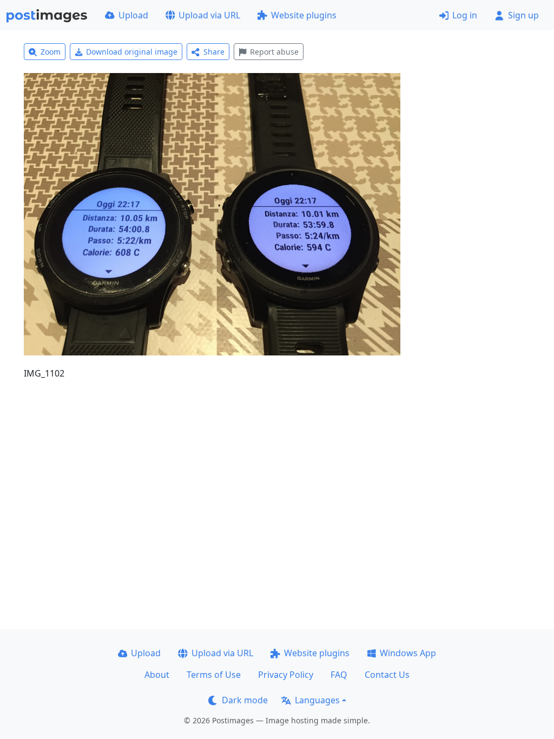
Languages (317, 700)
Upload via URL (209, 15)
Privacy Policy (285, 675)
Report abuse (274, 52)
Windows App (408, 653)
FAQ (339, 675)
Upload (133, 15)
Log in (464, 15)
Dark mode (245, 700)
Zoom (51, 52)
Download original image (131, 52)
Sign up (523, 15)
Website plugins (304, 15)
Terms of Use (214, 675)
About (156, 675)
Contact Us (387, 675)
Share (214, 52)
